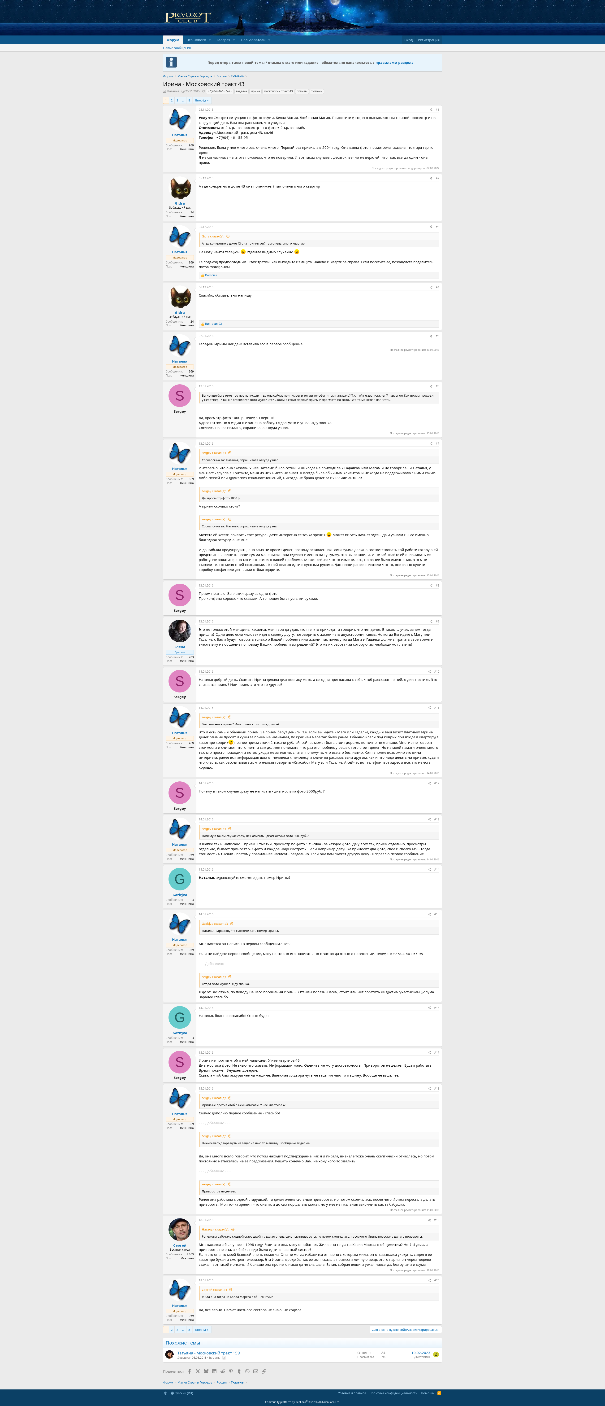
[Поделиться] (431, 110)
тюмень (316, 91)
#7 (437, 444)
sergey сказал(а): (214, 453)
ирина (255, 91)
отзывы (302, 91)
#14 (436, 869)
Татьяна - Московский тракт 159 (208, 1353)
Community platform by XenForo (302, 1402)
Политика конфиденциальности (393, 1393)
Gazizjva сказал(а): (215, 923)
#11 (436, 708)
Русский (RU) (183, 1393)
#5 (437, 336)
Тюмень (214, 1358)
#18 (436, 1088)
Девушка (183, 1358)
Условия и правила (352, 1393)
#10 (436, 672)
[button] (210, 39)
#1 (437, 110)
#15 (436, 914)
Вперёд (200, 100)
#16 (436, 1008)
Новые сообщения (177, 48)
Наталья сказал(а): (216, 1229)
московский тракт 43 (278, 91)
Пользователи (253, 39)
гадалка (241, 91)
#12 (436, 783)
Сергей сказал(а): (215, 1290)
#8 (437, 585)
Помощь (427, 1393)
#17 (436, 1053)
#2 (437, 178)
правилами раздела (395, 62)
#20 (436, 1280)
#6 (437, 386)
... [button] (183, 100)
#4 (437, 287)
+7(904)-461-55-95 (219, 91)
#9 (437, 621)
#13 (436, 819)
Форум (173, 39)
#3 (437, 227)
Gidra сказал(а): (213, 236)
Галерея (223, 39)
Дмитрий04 (422, 1357)
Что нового (196, 39)
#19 (436, 1220)
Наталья (173, 91)
